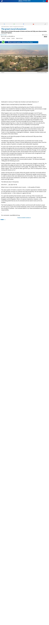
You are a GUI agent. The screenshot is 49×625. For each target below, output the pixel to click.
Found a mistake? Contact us (24, 217)
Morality (8, 38)
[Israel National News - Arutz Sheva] (24, 1)
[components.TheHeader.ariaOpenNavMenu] (8, 1)
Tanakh (3, 38)
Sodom (13, 38)
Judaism (11, 26)
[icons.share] (47, 1)
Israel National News (5, 26)
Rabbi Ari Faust (19, 38)
